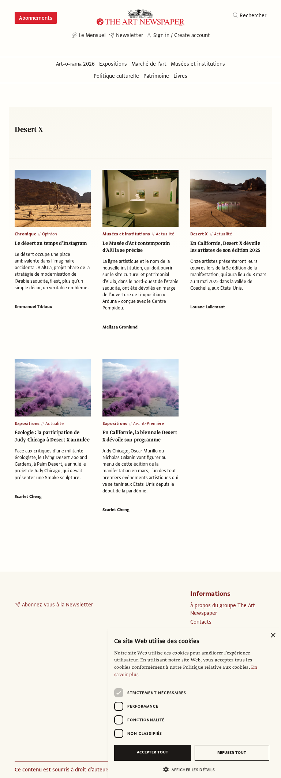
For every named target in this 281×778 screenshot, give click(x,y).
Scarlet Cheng (28, 496)
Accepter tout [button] (152, 752)
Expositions (27, 423)
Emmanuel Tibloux (33, 306)
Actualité (165, 234)
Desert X (199, 234)
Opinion (49, 234)
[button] (191, 769)
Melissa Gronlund (120, 327)
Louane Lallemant (207, 307)
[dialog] (194, 703)
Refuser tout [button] (231, 752)
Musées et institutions (126, 234)
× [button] (273, 635)
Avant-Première (148, 423)
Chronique (25, 234)
